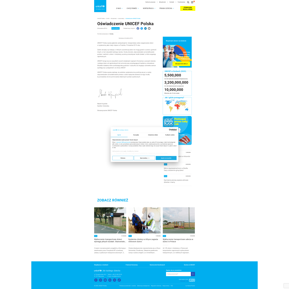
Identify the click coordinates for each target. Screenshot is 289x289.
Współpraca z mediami (101, 265)
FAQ (172, 285)
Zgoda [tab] (119, 135)
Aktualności (162, 2)
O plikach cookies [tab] (170, 135)
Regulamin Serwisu (156, 285)
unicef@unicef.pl (116, 276)
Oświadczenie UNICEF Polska (133, 18)
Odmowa (122, 158)
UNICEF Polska (101, 18)
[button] (119, 8)
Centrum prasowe (150, 2)
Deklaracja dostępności (143, 285)
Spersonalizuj (143, 158)
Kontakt (172, 2)
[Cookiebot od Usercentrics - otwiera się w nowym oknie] (170, 130)
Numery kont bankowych (157, 265)
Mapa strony (166, 285)
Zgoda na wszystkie (166, 158)
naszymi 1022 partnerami (123, 142)
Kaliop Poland (191, 285)
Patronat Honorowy (132, 265)
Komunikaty (121, 18)
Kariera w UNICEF (189, 265)
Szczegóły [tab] (136, 135)
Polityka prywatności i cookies (127, 285)
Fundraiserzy (181, 2)
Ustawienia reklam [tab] (153, 135)
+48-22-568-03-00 (117, 274)
